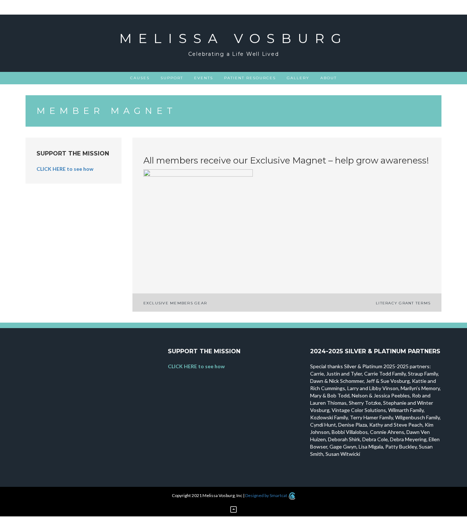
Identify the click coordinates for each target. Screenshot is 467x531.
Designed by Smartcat (266, 495)
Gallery (298, 78)
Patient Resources (250, 78)
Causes (140, 78)
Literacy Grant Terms (403, 303)
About (328, 78)
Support (172, 78)
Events (203, 78)
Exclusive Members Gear (175, 303)
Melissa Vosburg (233, 38)
